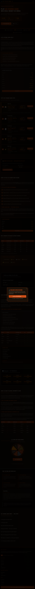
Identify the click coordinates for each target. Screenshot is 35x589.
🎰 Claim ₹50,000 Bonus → (17, 296)
